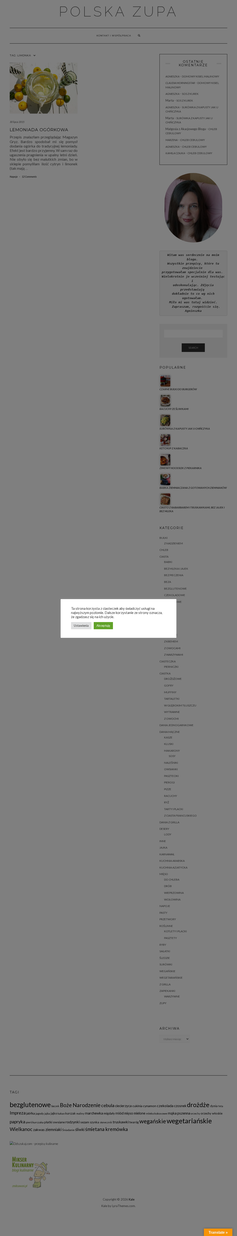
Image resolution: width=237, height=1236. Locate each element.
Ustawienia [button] (81, 625)
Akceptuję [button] (103, 625)
